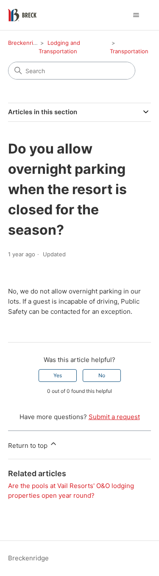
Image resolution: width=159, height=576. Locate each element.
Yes (57, 375)
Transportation (129, 51)
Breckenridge (25, 42)
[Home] (22, 15)
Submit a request (114, 417)
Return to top (28, 446)
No (101, 375)
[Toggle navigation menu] (136, 15)
